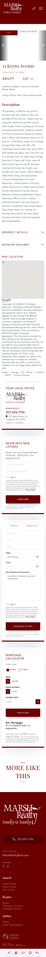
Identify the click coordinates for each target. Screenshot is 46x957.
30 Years (13, 669)
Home (5, 372)
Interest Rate (12, 697)
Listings (14, 372)
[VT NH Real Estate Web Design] (23, 937)
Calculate (23, 712)
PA (22, 372)
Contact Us (10, 423)
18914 (8, 375)
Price (8, 677)
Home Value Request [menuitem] (13, 924)
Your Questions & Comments (17, 572)
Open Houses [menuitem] (9, 886)
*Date (8, 553)
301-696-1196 (15, 412)
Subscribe (23, 499)
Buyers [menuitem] (6, 902)
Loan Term (11, 664)
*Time (8, 562)
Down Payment (13, 687)
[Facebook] (3, 866)
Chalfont (40, 372)
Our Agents (19, 423)
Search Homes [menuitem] (10, 883)
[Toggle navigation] (41, 8)
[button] (4, 45)
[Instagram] (7, 866)
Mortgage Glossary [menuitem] (12, 908)
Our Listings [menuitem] (8, 889)
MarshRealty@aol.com (16, 855)
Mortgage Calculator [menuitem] (13, 905)
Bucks (29, 372)
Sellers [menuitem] (6, 921)
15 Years (24, 669)
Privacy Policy (30, 490)
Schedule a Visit (31, 526)
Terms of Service (16, 636)
